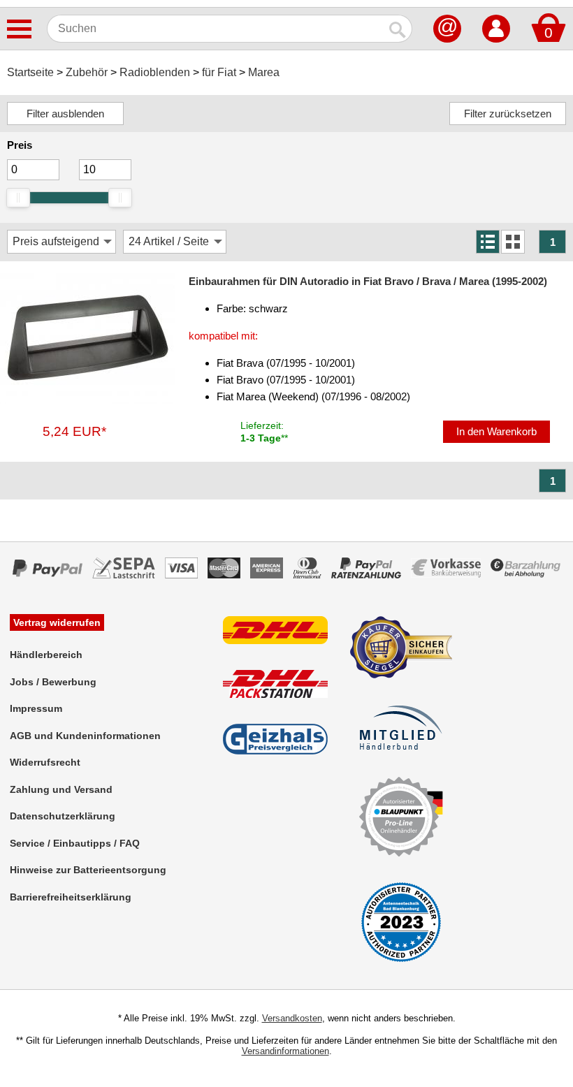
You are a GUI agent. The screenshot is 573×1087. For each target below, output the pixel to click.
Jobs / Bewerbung (53, 681)
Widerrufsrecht (45, 762)
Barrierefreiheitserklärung (70, 897)
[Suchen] (398, 29)
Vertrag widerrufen (57, 622)
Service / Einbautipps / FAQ (75, 843)
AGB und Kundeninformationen (85, 735)
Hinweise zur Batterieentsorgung (88, 869)
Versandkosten (292, 1018)
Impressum (36, 708)
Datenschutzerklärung (62, 816)
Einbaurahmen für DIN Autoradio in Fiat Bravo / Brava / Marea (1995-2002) (368, 281)
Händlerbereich (46, 654)
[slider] (18, 197)
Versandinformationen (285, 1051)
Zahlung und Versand (61, 789)
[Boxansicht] (513, 242)
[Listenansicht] (488, 242)
